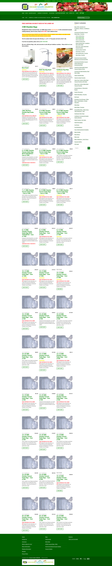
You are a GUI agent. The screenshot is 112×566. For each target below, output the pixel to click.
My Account (59, 1)
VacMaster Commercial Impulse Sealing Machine (81, 117)
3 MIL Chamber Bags (80, 36)
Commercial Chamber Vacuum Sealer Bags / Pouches (39, 17)
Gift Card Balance (48, 1)
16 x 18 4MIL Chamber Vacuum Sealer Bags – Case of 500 (62, 437)
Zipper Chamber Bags (79, 75)
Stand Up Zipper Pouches (81, 49)
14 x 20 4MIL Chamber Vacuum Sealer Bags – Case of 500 (44, 437)
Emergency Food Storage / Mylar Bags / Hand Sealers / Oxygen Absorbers (81, 101)
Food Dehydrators (78, 127)
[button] (81, 13)
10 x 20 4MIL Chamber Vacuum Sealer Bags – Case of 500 (44, 316)
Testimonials (48, 539)
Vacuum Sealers (32, 13)
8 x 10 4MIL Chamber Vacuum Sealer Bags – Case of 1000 (45, 191)
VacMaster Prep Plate (63, 70)
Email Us (74, 1)
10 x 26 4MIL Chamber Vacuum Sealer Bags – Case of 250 (27, 356)
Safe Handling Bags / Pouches (82, 53)
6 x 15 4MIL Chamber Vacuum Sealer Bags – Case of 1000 (62, 152)
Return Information (26, 546)
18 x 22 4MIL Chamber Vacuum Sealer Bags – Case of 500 (62, 478)
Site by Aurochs (44, 557)
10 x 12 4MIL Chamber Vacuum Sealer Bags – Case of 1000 (27, 273)
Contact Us (71, 13)
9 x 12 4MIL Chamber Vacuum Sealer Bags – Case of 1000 (62, 232)
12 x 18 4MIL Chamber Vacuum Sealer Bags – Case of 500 (27, 397)
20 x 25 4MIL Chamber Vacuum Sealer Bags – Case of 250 (44, 518)
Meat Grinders (77, 132)
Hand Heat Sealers (78, 122)
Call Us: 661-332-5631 (73, 539)
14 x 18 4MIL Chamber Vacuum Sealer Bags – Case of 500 (27, 437)
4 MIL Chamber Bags (80, 37)
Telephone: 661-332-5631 (66, 1)
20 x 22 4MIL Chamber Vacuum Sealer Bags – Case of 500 (27, 518)
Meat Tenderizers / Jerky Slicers (81, 139)
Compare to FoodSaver (43, 13)
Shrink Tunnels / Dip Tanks (80, 120)
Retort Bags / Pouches (80, 55)
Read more (59, 490)
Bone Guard (25, 68)
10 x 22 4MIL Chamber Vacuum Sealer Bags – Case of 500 (62, 316)
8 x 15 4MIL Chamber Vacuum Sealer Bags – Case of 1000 (44, 232)
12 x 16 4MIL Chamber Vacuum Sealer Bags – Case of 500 (62, 356)
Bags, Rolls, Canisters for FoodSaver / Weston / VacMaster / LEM (82, 28)
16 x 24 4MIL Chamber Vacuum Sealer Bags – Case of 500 (44, 477)
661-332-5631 (44, 41)
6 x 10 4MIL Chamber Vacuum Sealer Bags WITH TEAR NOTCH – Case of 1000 (28, 153)
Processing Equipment (60, 13)
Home (23, 13)
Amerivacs (24, 541)
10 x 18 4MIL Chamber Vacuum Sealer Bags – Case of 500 (27, 316)
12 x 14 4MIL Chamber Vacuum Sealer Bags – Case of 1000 (44, 356)
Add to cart (25, 79)
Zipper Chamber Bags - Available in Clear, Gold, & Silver (83, 44)
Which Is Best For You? (27, 544)
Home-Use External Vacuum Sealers (53, 546)
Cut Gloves (76, 125)
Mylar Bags (51, 13)
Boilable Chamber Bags (80, 41)
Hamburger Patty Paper (79, 113)
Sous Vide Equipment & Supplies (81, 129)
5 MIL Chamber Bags (80, 39)
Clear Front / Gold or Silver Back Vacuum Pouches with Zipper (81, 81)
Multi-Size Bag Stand (45, 70)
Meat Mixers (77, 134)
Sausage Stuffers (78, 141)
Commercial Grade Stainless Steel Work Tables (81, 72)
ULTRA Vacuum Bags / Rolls (51, 544)
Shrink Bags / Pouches (80, 51)
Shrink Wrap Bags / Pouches (80, 94)
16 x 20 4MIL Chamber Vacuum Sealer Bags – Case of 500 (27, 477)
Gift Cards (76, 144)
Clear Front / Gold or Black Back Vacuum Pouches (82, 47)
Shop (26, 17)
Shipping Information (26, 549)
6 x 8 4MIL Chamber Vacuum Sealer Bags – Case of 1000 (45, 112)
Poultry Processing (78, 92)
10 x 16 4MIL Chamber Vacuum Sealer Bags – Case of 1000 (62, 275)
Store (26, 13)
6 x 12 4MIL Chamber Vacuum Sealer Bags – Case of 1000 (45, 152)
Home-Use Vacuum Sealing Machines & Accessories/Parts (81, 58)
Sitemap (24, 551)
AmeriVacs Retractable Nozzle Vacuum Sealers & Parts (81, 68)
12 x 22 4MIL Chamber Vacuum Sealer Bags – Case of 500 (44, 397)
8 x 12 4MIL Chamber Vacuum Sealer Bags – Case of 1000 (62, 191)
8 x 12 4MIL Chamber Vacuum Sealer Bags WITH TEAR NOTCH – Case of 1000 (28, 233)
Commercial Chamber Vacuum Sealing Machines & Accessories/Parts (81, 63)
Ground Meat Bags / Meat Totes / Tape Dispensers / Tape (81, 110)
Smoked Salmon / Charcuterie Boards (81, 89)
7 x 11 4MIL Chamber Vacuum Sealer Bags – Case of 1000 (28, 191)
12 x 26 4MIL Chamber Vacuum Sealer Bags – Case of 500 (62, 397)
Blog (67, 13)
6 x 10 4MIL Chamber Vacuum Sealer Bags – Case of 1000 (62, 112)
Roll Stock (76, 97)
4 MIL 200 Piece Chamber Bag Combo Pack (28, 112)
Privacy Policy (25, 553)
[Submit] (89, 1)
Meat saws (76, 137)
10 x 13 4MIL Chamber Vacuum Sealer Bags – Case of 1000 (44, 273)
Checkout (53, 1)
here (68, 44)
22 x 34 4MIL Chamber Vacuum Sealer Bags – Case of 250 (62, 518)
